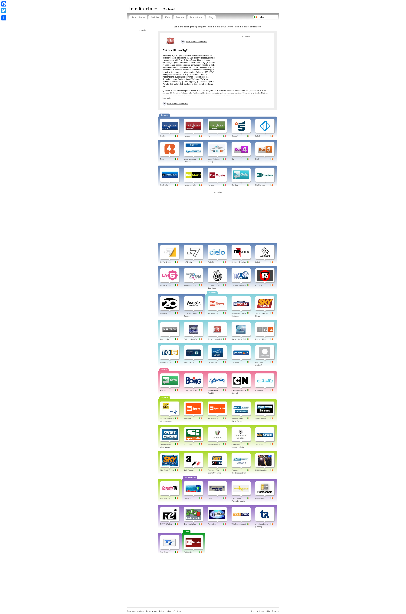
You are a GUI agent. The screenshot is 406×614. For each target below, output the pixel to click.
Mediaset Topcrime (239, 262)
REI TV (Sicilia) (166, 524)
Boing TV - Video (190, 390)
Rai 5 (257, 159)
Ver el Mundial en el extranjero (244, 26)
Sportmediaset (260, 418)
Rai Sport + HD (213, 418)
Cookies (177, 611)
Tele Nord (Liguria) (239, 524)
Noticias (155, 17)
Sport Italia (188, 444)
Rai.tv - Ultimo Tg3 (239, 339)
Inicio (252, 611)
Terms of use (151, 611)
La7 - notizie (212, 362)
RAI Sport (187, 418)
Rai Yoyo (163, 390)
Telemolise (212, 524)
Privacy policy (165, 611)
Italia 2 (257, 262)
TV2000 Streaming (239, 285)
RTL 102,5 (259, 285)
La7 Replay (188, 262)
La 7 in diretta (165, 262)
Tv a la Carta (196, 17)
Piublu (210, 498)
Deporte (180, 17)
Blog (211, 17)
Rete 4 (162, 159)
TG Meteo (235, 362)
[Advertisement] (166, 3)
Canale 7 (187, 498)
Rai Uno (163, 136)
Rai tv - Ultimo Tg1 (191, 339)
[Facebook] (4, 4)
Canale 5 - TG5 (166, 362)
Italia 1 (257, 136)
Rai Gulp (235, 185)
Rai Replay (164, 185)
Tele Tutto (164, 552)
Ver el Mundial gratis (185, 26)
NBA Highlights (261, 470)
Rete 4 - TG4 (260, 339)
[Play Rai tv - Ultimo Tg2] (170, 41)
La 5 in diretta (165, 285)
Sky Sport (259, 444)
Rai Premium (260, 185)
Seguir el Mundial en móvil (212, 26)
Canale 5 (235, 136)
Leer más (167, 98)
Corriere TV (164, 339)
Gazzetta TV (165, 498)
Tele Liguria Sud (190, 524)
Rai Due (187, 136)
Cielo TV (211, 262)
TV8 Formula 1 (189, 470)
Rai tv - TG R (189, 362)
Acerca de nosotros (135, 611)
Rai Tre (210, 136)
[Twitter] (4, 10)
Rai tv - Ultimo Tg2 (215, 339)
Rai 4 (234, 159)
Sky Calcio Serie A (167, 470)
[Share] (4, 18)
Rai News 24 (213, 313)
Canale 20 (164, 313)
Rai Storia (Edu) (190, 185)
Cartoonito (259, 390)
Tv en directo (138, 17)
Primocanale (260, 498)
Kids (167, 17)
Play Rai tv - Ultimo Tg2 (177, 103)
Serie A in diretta (214, 444)
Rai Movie (211, 185)
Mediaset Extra (190, 285)
